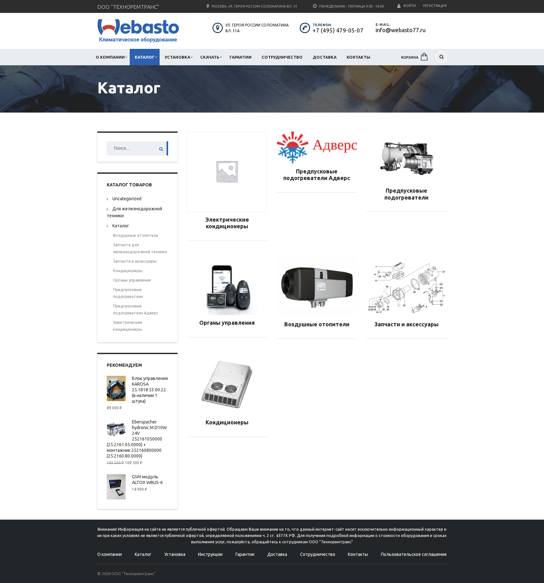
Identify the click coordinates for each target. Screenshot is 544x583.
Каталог (145, 57)
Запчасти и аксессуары (135, 261)
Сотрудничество (282, 57)
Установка (177, 57)
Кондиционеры (128, 270)
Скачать (209, 57)
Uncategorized (126, 198)
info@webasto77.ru (401, 30)
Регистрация (435, 6)
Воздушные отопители (135, 235)
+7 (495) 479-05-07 (338, 30)
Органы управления (132, 280)
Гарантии (241, 57)
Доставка (325, 57)
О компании (110, 57)
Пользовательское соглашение (414, 554)
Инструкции (210, 554)
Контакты (358, 57)
